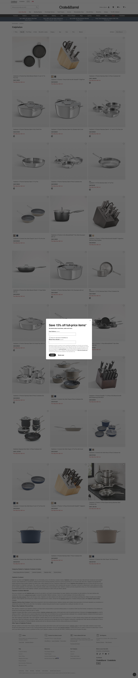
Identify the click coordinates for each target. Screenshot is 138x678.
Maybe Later (61, 355)
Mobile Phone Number (56, 339)
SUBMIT (52, 355)
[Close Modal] (90, 320)
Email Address (54, 331)
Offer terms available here (82, 350)
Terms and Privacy (62, 349)
